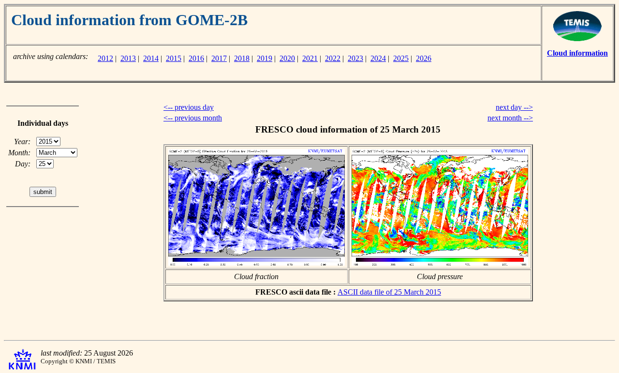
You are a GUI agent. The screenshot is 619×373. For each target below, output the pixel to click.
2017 (219, 58)
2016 (196, 58)
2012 (105, 58)
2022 (332, 58)
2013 (128, 58)
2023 (355, 58)
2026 (423, 58)
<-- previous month (192, 118)
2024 (378, 58)
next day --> (514, 107)
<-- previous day (188, 107)
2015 (173, 58)
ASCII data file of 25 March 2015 (389, 292)
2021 (310, 58)
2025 (401, 58)
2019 (264, 58)
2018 (242, 58)
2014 (151, 58)
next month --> (510, 118)
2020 (287, 58)
